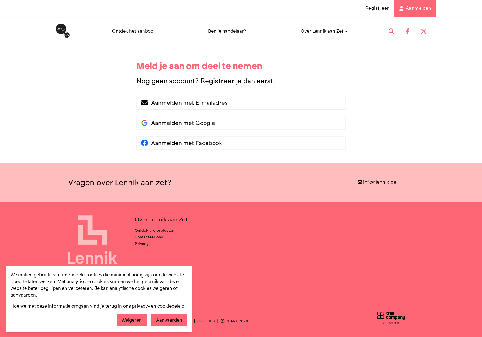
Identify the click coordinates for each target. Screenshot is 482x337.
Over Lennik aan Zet (322, 31)
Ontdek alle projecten (154, 230)
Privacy (142, 244)
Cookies (206, 321)
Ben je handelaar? (227, 31)
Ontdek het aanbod (132, 31)
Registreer (377, 8)
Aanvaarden (169, 320)
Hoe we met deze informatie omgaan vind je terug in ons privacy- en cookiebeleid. (98, 306)
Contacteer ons (149, 237)
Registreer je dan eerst (237, 81)
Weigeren (132, 320)
